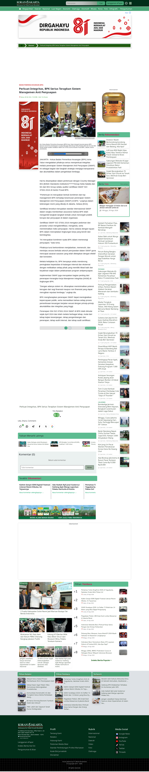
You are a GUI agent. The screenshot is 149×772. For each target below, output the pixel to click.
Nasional (92, 737)
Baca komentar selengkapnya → (31, 492)
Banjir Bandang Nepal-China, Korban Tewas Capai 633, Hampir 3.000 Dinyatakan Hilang (108, 434)
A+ (86, 153)
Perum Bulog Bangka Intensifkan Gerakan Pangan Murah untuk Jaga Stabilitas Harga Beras (107, 256)
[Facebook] (39, 426)
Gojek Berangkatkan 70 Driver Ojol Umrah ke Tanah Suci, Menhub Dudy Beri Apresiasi (107, 336)
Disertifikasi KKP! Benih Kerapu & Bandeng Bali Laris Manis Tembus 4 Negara (107, 349)
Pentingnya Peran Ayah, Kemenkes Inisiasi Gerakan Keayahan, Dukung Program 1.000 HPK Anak (108, 364)
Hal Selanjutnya (90, 328)
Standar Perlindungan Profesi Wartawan (67, 748)
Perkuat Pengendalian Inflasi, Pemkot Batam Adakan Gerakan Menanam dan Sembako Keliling (108, 289)
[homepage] (30, 726)
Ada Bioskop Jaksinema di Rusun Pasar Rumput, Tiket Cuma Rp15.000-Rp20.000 (108, 461)
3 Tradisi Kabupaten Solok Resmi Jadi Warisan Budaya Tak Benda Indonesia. (44, 612)
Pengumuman (126, 9)
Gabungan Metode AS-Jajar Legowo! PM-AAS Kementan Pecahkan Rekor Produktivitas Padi (108, 274)
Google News (124, 734)
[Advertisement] (74, 64)
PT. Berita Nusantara (80, 762)
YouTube (122, 741)
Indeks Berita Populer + (101, 660)
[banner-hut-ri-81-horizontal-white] (75, 26)
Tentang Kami (56, 733)
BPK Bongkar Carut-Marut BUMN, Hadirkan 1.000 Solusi (69, 443)
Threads (122, 752)
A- (49, 153)
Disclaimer (54, 755)
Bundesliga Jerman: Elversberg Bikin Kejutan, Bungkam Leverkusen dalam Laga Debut (108, 407)
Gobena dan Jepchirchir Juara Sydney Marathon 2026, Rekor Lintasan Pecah (107, 321)
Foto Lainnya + (124, 184)
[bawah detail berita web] (57, 512)
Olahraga (92, 751)
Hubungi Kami (56, 740)
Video (90, 744)
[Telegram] (33, 426)
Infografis (114, 9)
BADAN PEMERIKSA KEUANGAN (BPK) (31, 85)
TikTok (121, 745)
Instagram (123, 737)
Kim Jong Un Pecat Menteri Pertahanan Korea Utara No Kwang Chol (107, 448)
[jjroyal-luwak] (113, 107)
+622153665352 (24, 738)
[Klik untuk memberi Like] (20, 426)
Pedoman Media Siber (59, 744)
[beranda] (20, 9)
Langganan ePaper (115, 3)
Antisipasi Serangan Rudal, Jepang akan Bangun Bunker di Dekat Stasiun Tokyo (108, 378)
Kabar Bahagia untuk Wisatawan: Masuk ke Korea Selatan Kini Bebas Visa (38, 444)
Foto (90, 748)
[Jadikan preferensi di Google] (52, 426)
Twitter (121, 748)
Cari (101, 3)
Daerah (91, 740)
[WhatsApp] (27, 426)
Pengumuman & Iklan (27, 749)
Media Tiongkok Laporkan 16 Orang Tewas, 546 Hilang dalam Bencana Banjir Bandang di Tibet (108, 306)
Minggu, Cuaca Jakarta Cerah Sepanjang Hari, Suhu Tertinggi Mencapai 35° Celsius (108, 421)
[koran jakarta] (22, 46)
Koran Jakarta (66, 762)
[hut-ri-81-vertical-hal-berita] (28, 135)
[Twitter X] (46, 426)
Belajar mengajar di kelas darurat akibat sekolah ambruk (113, 206)
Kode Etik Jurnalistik (58, 751)
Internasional (93, 733)
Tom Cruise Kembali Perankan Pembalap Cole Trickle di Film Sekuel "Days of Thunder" (108, 392)
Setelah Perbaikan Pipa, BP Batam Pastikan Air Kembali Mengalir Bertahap (107, 226)
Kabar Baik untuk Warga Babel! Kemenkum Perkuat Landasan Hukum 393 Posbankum (108, 239)
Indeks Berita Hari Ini (26, 746)
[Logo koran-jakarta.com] (28, 3)
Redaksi (53, 737)
